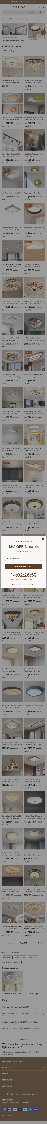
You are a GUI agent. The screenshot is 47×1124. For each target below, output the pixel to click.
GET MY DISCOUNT (23, 566)
